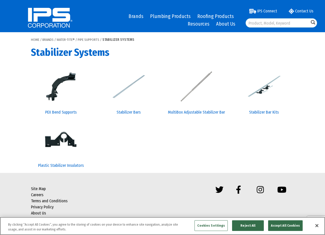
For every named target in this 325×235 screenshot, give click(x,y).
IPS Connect (266, 11)
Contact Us (303, 11)
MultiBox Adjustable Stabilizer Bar (196, 112)
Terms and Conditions (49, 200)
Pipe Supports (88, 40)
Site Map (38, 188)
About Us (225, 24)
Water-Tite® (66, 40)
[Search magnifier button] (313, 22)
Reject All (247, 225)
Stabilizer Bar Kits (264, 112)
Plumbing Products (170, 16)
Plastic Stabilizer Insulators (61, 165)
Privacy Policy (42, 207)
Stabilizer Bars (129, 112)
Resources (198, 24)
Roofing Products (215, 16)
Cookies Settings (211, 225)
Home (35, 40)
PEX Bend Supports (61, 112)
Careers (37, 194)
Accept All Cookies (285, 225)
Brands (135, 16)
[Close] (316, 225)
